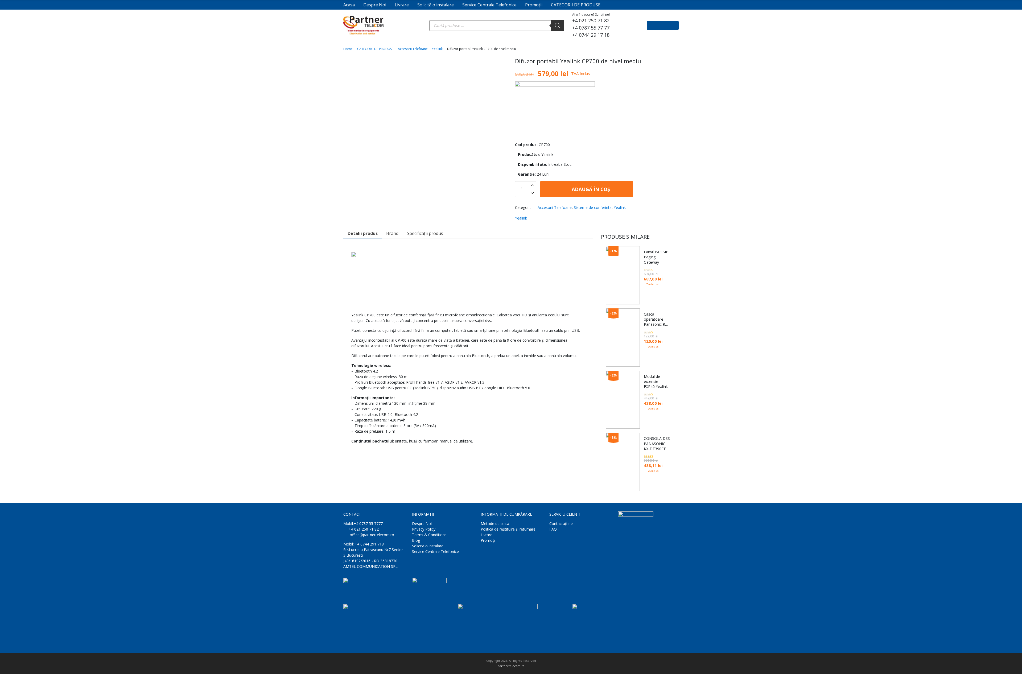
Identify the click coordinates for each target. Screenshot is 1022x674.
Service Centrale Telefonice (489, 5)
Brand (392, 233)
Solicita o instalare (427, 545)
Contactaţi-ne (561, 523)
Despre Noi (374, 5)
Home (348, 49)
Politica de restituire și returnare (508, 529)
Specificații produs (425, 233)
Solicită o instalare (435, 5)
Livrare (402, 5)
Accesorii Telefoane (413, 49)
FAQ (553, 529)
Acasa (349, 5)
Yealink (437, 49)
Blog (416, 540)
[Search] (557, 25)
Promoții (533, 5)
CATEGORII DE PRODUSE (575, 5)
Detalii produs (363, 233)
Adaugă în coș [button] (653, 482)
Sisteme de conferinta (593, 207)
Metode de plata (495, 523)
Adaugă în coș (590, 189)
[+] (532, 185)
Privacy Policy (423, 529)
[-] (532, 193)
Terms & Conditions (429, 534)
